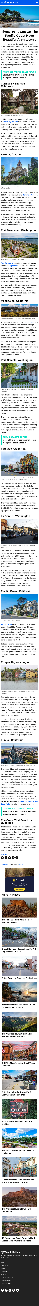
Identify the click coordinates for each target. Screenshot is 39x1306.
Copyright (4, 1271)
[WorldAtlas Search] (37, 2)
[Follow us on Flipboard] (2, 1290)
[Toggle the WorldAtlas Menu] (2, 2)
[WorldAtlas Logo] (12, 2)
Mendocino (29, 322)
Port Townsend (7, 263)
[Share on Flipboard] (2, 857)
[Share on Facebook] (6, 857)
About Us (3, 1274)
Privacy (3, 1268)
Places (21, 864)
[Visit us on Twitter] (10, 1290)
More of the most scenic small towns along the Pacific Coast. (19, 441)
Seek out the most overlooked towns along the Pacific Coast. (19, 812)
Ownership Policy (6, 1283)
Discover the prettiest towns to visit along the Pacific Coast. (19, 76)
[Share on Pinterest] (13, 857)
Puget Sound (14, 266)
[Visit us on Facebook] (6, 1290)
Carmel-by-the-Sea (10, 122)
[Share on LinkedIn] (16, 857)
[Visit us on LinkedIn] (17, 1290)
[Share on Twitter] (9, 857)
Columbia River (29, 195)
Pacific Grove (6, 624)
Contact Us (4, 1265)
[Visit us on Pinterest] (13, 1290)
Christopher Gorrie (6, 864)
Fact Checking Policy (7, 1277)
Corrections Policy (6, 1280)
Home (3, 1262)
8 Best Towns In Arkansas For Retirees (19, 978)
